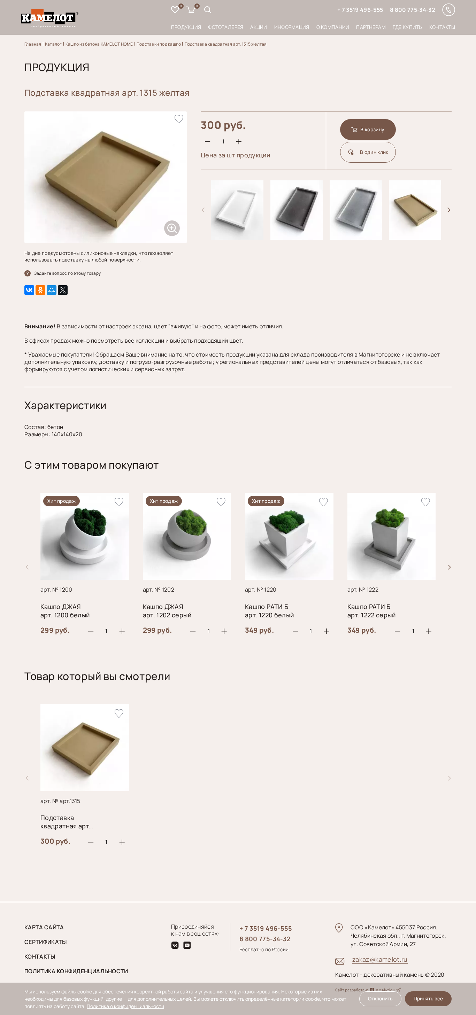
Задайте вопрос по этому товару (67, 273)
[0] (175, 10)
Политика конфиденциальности (76, 971)
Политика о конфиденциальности (125, 1006)
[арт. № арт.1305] (415, 237)
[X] (63, 290)
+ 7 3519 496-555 (360, 10)
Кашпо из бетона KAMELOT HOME (99, 44)
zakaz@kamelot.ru (380, 959)
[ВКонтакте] (29, 290)
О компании (333, 27)
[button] (449, 209)
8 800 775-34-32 (412, 10)
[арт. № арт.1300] (237, 237)
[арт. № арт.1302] (356, 237)
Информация (291, 27)
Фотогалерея (225, 27)
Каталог (53, 44)
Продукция (186, 27)
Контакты (442, 27)
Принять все (428, 998)
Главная (32, 44)
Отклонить (380, 998)
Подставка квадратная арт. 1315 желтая (226, 44)
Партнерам (371, 27)
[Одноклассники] (40, 290)
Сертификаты (45, 942)
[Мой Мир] (51, 290)
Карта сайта (44, 927)
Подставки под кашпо (159, 44)
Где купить (407, 27)
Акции (258, 27)
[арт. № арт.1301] (296, 237)
